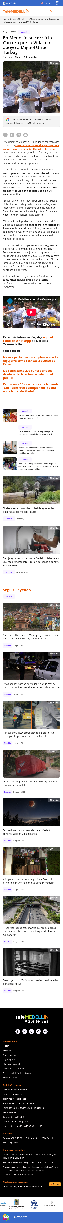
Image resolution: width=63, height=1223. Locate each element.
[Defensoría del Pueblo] (16, 1204)
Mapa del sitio (10, 1077)
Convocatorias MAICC (13, 1117)
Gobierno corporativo (13, 1068)
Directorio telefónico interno (17, 1073)
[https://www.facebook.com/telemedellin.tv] (17, 1031)
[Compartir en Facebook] (5, 135)
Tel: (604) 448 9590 (12, 1142)
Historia (7, 1045)
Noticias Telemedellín (26, 57)
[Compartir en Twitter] (12, 135)
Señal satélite (9, 1112)
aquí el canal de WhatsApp (28, 339)
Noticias (12, 19)
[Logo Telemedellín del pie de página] (31, 1018)
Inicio (5, 19)
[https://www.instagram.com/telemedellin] (38, 1031)
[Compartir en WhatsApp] (18, 135)
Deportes (53, 751)
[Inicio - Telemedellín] (16, 11)
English (47, 2)
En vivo (56, 1184)
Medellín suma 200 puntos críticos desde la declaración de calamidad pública (28, 374)
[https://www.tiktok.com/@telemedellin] (31, 1031)
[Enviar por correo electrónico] (25, 135)
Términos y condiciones (14, 1098)
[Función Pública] (34, 1204)
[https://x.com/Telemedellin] (24, 1031)
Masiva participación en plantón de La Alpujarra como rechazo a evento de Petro (30, 360)
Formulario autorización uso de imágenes (23, 1107)
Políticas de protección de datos (18, 1103)
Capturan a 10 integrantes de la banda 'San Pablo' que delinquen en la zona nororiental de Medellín (31, 387)
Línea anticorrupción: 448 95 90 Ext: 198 (22, 1126)
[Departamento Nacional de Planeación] (51, 1204)
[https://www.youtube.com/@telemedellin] (45, 1031)
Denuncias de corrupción (15, 1121)
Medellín (22, 19)
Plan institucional (11, 1064)
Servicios (7, 1050)
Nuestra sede (9, 1054)
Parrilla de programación (15, 1089)
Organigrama (9, 1059)
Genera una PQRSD (12, 1094)
